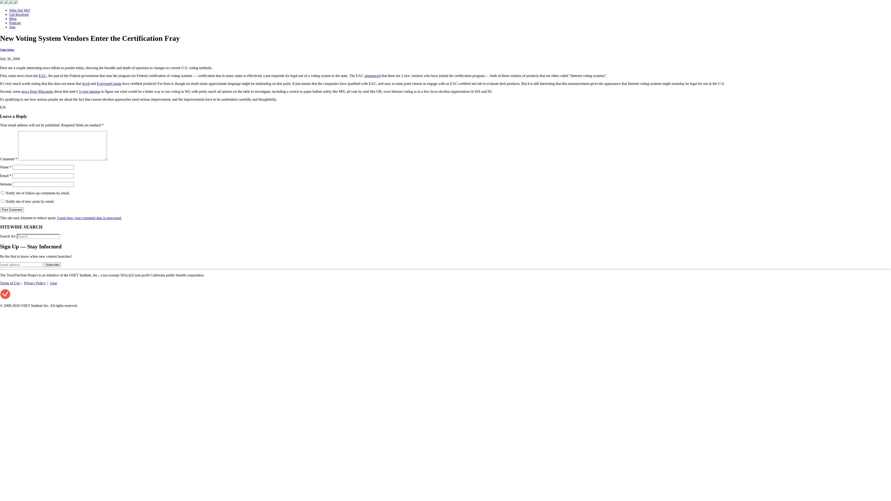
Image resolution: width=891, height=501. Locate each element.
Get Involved (19, 14)
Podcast (15, 23)
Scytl (86, 84)
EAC (42, 76)
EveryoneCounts (109, 84)
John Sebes (7, 49)
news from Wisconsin (37, 91)
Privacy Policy (35, 283)
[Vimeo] (16, 2)
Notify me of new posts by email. (30, 201)
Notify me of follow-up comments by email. (38, 193)
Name (6, 167)
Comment (8, 159)
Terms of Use (10, 283)
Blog (12, 19)
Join (12, 27)
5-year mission (89, 91)
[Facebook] (2, 2)
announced (373, 76)
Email (5, 176)
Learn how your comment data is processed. (89, 218)
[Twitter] (7, 2)
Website (6, 184)
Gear (53, 283)
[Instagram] (11, 2)
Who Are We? (19, 10)
